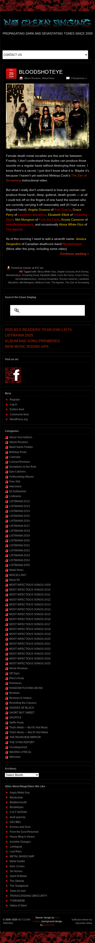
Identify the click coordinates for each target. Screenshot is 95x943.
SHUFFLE (15, 717)
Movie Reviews (18, 668)
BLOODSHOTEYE (41, 72)
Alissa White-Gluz (46, 271)
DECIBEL (15, 822)
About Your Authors (20, 437)
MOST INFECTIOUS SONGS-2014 (30, 609)
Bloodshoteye (13, 275)
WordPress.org (19, 419)
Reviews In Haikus (20, 698)
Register (15, 399)
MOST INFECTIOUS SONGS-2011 (29, 594)
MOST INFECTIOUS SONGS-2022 (30, 648)
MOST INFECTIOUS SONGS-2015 (30, 614)
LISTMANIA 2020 (19, 540)
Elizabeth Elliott (48, 275)
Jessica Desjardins (48, 279)
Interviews (15, 486)
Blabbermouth (18, 802)
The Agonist (57, 282)
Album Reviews (32, 78)
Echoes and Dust (20, 826)
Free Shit (14, 481)
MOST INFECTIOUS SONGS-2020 (30, 638)
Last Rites (16, 851)
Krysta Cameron (68, 279)
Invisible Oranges (20, 841)
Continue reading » (74, 253)
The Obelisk (17, 881)
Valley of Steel (18, 905)
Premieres (15, 683)
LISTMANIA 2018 (19, 530)
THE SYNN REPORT (21, 742)
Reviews (14, 692)
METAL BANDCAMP (22, 856)
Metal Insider (17, 861)
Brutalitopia (16, 807)
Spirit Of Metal (18, 876)
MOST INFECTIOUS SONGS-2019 (30, 634)
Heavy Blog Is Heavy (22, 836)
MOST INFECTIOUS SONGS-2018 (30, 629)
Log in (13, 404)
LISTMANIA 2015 (19, 515)
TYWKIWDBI (17, 900)
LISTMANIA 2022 (19, 550)
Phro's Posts (16, 678)
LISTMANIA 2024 (19, 560)
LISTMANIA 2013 (19, 506)
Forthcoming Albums (21, 476)
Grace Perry (81, 275)
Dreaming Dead (30, 275)
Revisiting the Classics (22, 702)
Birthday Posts (18, 452)
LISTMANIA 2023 (19, 555)
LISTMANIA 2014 (19, 511)
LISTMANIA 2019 (19, 535)
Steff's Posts (16, 722)
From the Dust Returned (24, 831)
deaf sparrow (17, 817)
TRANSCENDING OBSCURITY (28, 895)
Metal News (48, 78)
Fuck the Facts (65, 275)
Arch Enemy (81, 271)
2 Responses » (78, 78)
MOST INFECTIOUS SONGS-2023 (30, 653)
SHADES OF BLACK (21, 707)
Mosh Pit (14, 579)
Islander (27, 267)
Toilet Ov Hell (18, 890)
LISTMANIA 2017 (19, 525)
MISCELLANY (17, 575)
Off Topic (14, 673)
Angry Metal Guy (20, 792)
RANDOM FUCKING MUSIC (26, 688)
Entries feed (17, 409)
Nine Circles (17, 866)
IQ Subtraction (17, 491)
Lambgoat (16, 846)
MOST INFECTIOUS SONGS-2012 (30, 599)
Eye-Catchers (17, 471)
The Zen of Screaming (77, 282)
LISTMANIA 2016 (19, 520)
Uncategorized (18, 747)
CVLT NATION (18, 812)
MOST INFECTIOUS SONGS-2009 (30, 584)
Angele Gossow (65, 271)
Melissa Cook (42, 282)
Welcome (15, 756)
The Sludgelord (19, 885)
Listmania (15, 496)
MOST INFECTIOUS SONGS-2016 (30, 619)
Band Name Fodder (21, 447)
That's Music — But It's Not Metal (28, 732)
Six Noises (16, 871)
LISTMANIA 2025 (19, 565)
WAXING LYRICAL (20, 752)
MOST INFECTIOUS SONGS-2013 (30, 604)
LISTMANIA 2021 (19, 545)
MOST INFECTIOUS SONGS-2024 (30, 658)
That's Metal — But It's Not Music (28, 727)
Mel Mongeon (27, 282)
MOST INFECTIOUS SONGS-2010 (30, 589)
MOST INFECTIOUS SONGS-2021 (30, 643)
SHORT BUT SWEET (21, 712)
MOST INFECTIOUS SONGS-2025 (30, 663)
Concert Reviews (19, 461)
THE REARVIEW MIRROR (25, 737)
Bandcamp (16, 797)
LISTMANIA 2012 (19, 501)
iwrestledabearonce (25, 279)
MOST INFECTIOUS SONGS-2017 (30, 624)
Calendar (15, 457)
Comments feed (19, 414)
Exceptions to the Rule (22, 466)
